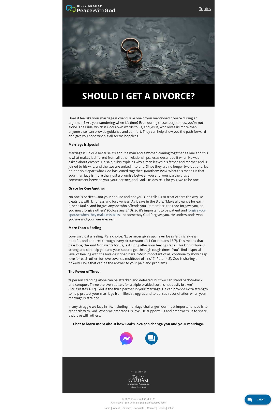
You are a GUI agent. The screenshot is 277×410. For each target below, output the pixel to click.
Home (107, 408)
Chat (171, 408)
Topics (205, 8)
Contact (151, 408)
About (116, 408)
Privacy (126, 408)
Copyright (138, 408)
